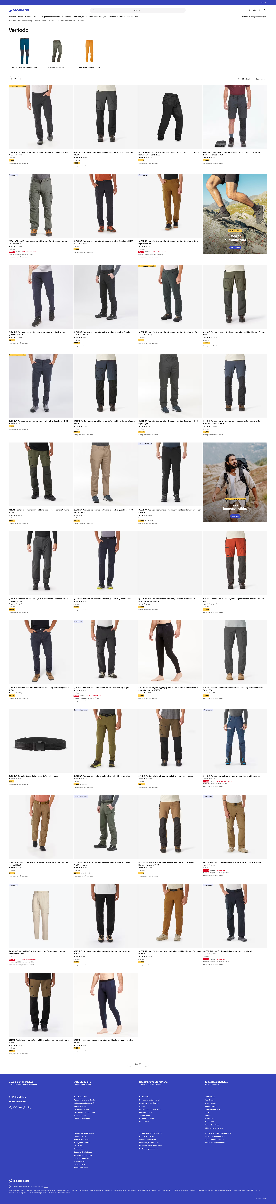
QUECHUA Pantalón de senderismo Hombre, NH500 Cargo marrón (232, 862)
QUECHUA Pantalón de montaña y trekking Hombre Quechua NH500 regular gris (168, 422)
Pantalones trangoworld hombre (24, 67)
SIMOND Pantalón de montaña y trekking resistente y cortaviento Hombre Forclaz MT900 (231, 422)
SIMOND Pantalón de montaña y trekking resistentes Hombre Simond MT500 (104, 153)
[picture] (41, 117)
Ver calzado (235, 247)
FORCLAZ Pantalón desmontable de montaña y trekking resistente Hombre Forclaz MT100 (232, 153)
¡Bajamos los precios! (116, 17)
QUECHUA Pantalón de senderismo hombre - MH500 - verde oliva (102, 776)
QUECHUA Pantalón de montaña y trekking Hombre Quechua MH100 (38, 421)
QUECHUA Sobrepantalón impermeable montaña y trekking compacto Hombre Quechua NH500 (169, 153)
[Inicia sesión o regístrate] (259, 10)
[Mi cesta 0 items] (264, 10)
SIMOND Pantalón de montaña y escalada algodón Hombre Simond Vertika (103, 952)
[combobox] (261, 79)
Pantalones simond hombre (89, 67)
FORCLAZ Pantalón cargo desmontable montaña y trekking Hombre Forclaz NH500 (38, 242)
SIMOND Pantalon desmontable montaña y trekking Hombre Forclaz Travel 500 (233, 689)
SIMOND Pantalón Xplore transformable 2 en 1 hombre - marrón (165, 776)
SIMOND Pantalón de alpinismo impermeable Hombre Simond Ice (231, 776)
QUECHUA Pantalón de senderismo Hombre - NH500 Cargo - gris (101, 688)
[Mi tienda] (249, 10)
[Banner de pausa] (262, 2)
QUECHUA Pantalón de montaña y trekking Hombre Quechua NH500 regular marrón (168, 242)
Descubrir (235, 516)
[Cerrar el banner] (265, 2)
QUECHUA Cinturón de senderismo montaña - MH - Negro (33, 776)
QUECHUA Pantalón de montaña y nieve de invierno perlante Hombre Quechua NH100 (38, 600)
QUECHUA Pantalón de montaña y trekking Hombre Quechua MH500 (103, 241)
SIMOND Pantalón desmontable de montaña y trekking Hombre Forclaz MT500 (234, 333)
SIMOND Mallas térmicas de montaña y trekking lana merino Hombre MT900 (103, 1041)
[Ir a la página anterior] (129, 1064)
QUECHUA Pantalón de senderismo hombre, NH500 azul (227, 951)
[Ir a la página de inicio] (19, 10)
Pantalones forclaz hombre (56, 67)
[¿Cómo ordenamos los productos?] (239, 79)
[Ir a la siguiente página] (146, 1064)
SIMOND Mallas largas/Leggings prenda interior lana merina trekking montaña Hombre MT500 (168, 689)
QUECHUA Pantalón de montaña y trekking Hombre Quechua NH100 (38, 152)
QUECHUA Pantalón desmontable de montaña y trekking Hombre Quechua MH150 (37, 333)
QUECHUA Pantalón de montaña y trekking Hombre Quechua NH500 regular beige (103, 511)
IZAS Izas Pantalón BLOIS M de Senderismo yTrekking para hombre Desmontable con (38, 952)
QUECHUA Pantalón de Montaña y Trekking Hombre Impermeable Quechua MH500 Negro (166, 600)
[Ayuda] (254, 10)
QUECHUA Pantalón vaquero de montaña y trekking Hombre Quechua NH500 (39, 689)
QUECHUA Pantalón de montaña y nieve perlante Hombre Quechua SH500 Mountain (103, 333)
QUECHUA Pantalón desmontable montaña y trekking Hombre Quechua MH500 (169, 511)
